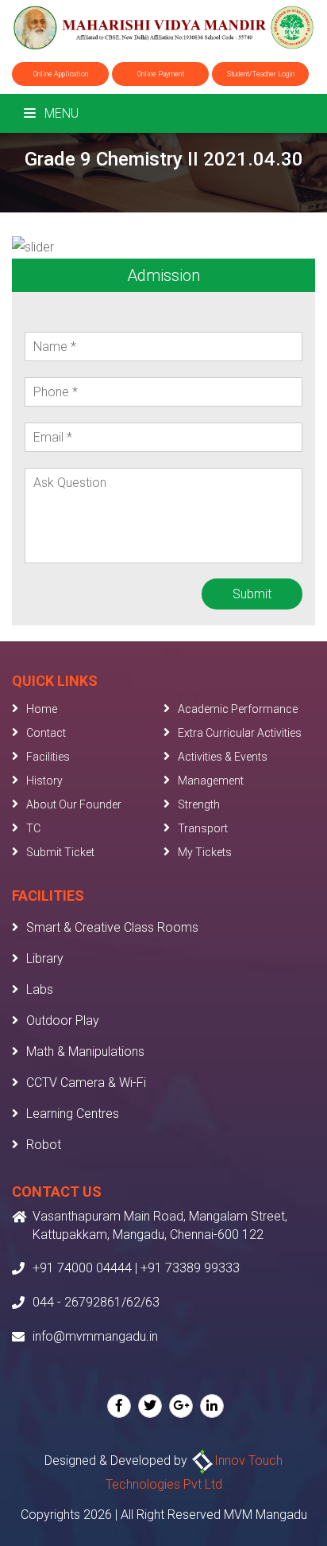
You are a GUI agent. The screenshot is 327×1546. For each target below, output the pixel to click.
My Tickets (205, 852)
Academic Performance (238, 709)
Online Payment (160, 74)
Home (41, 709)
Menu (60, 113)
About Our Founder (73, 804)
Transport (203, 828)
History (44, 780)
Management (211, 780)
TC (33, 828)
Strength (199, 804)
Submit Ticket (60, 852)
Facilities (48, 756)
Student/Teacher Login (260, 74)
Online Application (60, 74)
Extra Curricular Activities (240, 732)
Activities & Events (222, 756)
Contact (46, 732)
